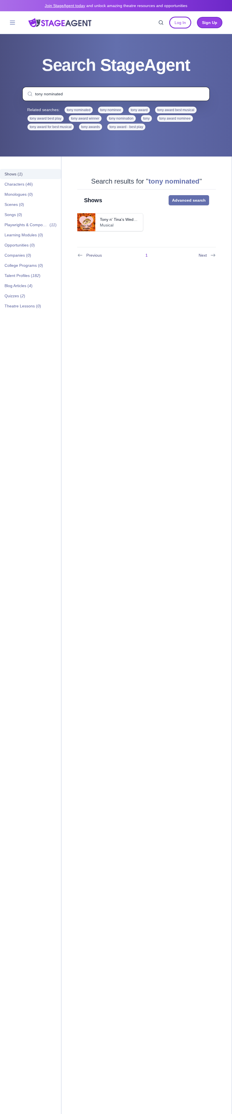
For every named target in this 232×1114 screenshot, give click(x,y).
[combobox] (116, 94)
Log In (180, 22)
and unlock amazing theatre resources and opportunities (116, 5)
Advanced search (189, 200)
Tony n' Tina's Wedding (120, 219)
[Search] (161, 22)
